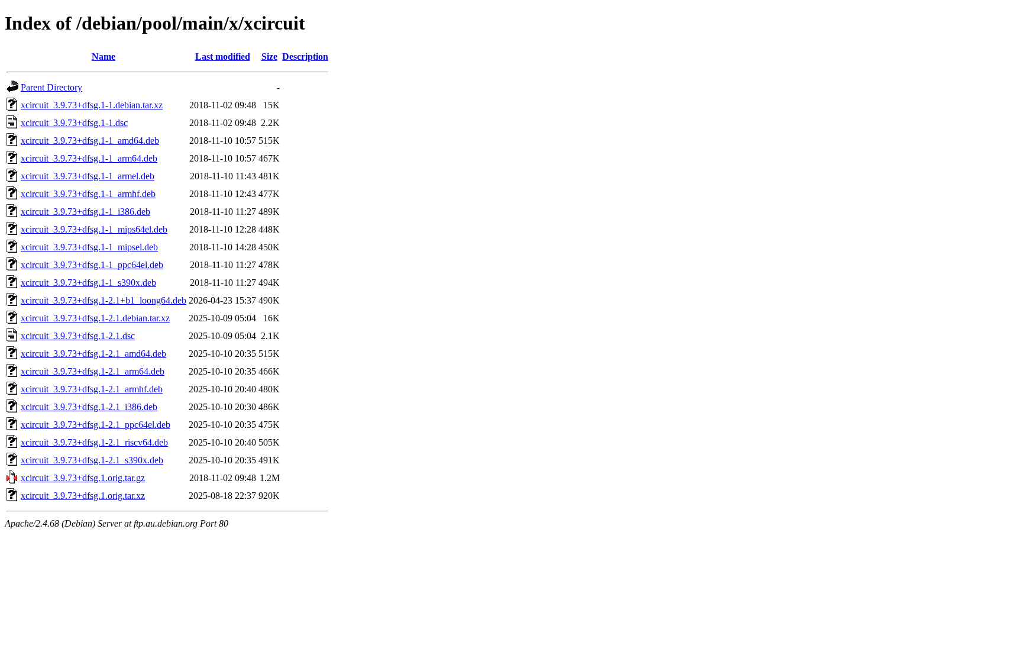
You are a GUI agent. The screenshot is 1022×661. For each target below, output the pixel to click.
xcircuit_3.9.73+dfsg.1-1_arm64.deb (89, 158)
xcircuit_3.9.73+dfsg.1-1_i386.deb (85, 212)
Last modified (222, 56)
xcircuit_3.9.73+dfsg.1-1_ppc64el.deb (92, 265)
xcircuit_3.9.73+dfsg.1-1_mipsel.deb (89, 247)
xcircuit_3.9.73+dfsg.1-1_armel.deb (87, 176)
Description (305, 56)
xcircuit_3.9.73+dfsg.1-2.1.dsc (78, 336)
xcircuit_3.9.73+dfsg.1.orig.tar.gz (83, 478)
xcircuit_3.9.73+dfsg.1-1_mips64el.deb (94, 229)
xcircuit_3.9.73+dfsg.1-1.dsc (74, 123)
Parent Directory (51, 87)
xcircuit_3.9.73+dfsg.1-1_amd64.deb (90, 141)
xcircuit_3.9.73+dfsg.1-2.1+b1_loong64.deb (103, 300)
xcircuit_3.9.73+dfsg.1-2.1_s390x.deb (92, 460)
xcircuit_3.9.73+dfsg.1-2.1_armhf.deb (92, 389)
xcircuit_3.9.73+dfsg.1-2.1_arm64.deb (92, 371)
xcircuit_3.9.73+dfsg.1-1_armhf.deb (88, 194)
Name (103, 56)
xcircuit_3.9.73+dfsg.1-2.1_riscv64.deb (94, 442)
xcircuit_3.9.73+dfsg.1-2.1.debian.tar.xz (95, 318)
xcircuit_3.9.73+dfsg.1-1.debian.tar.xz (92, 105)
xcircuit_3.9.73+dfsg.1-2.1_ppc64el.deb (95, 425)
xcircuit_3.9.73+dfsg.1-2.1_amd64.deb (93, 354)
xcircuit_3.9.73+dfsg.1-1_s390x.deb (88, 283)
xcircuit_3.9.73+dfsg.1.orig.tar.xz (83, 496)
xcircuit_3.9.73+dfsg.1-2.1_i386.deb (89, 407)
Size (269, 56)
